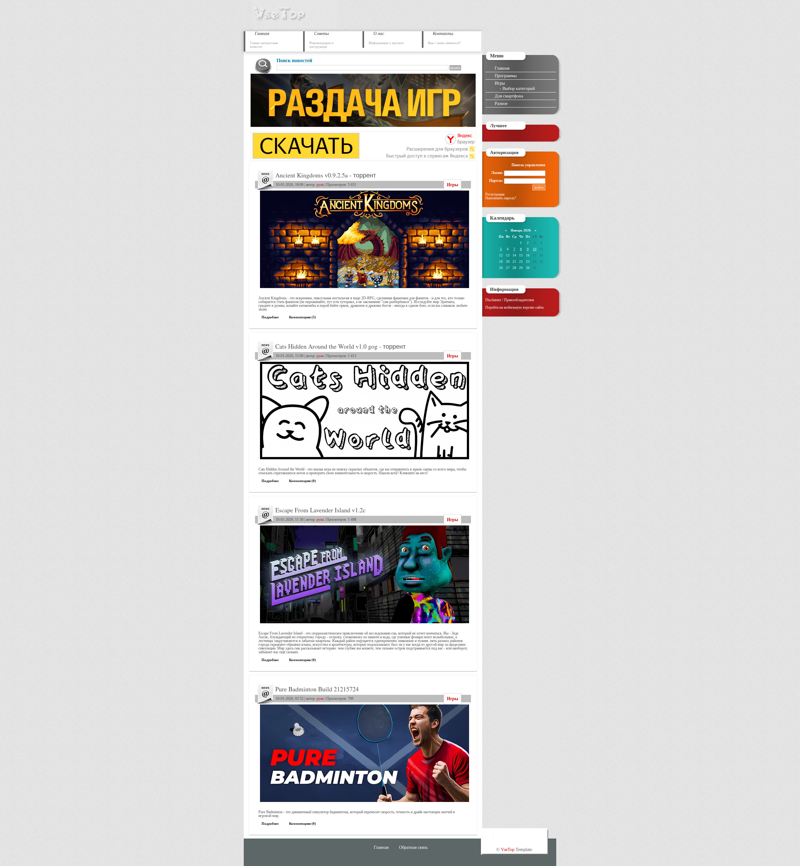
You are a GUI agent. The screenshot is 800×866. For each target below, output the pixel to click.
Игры (452, 184)
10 (535, 249)
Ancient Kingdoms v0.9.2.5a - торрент (325, 175)
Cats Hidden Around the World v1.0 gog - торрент (340, 346)
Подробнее (270, 317)
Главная (502, 68)
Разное (501, 103)
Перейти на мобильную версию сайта (514, 307)
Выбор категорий (518, 88)
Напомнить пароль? (500, 198)
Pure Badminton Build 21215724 (317, 689)
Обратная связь (413, 847)
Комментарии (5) (302, 317)
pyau (320, 185)
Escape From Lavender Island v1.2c (320, 510)
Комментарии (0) (302, 481)
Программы (506, 75)
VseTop (507, 849)
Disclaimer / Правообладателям (509, 300)
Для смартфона (509, 95)
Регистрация (495, 194)
